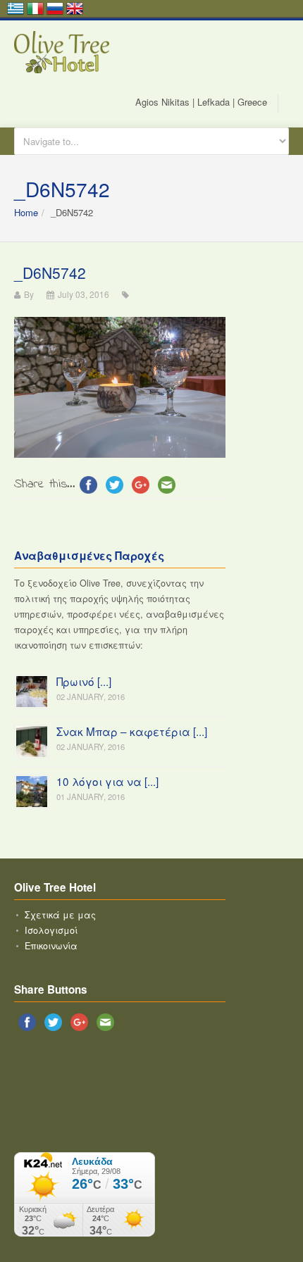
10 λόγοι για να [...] (107, 781)
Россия (55, 8)
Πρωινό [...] (83, 681)
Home (26, 212)
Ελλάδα (15, 8)
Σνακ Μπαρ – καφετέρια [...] (131, 731)
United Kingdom (74, 8)
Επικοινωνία (51, 945)
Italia (35, 8)
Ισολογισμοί (51, 930)
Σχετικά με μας (60, 914)
